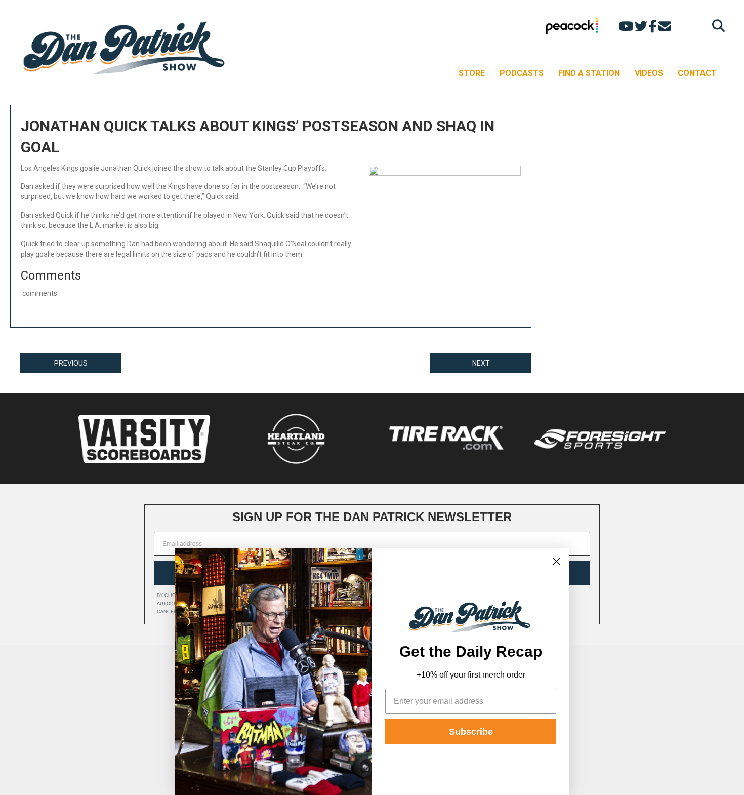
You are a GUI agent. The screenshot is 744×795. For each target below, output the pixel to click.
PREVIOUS (71, 363)
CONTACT (697, 73)
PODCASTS (522, 73)
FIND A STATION (589, 73)
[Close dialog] (556, 561)
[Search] (716, 25)
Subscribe (471, 732)
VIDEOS (649, 73)
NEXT (481, 363)
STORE (472, 73)
